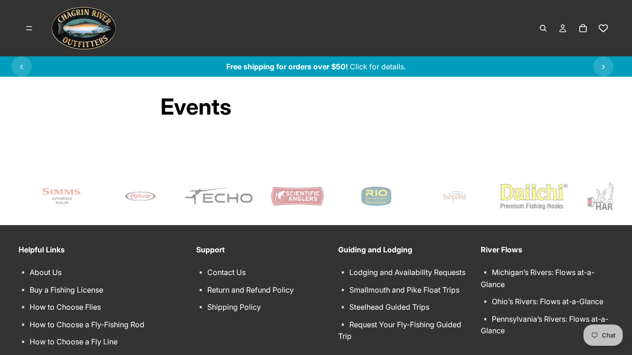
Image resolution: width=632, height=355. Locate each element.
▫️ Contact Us (221, 272)
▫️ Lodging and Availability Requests (401, 272)
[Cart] (583, 28)
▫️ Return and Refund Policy (245, 289)
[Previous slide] (22, 66)
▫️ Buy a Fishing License (61, 289)
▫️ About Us (40, 272)
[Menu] (29, 28)
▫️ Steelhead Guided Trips (383, 307)
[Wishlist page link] (603, 28)
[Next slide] (603, 66)
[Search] (543, 28)
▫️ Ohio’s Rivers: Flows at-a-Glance (542, 301)
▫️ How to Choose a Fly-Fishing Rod (81, 324)
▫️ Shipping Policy (228, 307)
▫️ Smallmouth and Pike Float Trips (398, 289)
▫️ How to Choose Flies (60, 307)
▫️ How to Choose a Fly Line (68, 342)
